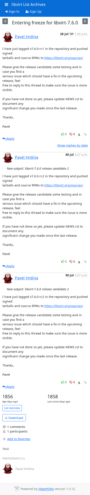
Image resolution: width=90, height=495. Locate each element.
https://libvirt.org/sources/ (63, 58)
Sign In (13, 11)
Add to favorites (18, 439)
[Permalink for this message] (85, 134)
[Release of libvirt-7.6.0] (5, 21)
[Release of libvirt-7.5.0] (85, 21)
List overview (12, 408)
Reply (9, 139)
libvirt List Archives (28, 4)
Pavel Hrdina (26, 36)
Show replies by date (72, 145)
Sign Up (35, 11)
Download (15, 418)
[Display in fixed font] (79, 135)
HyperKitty (46, 489)
